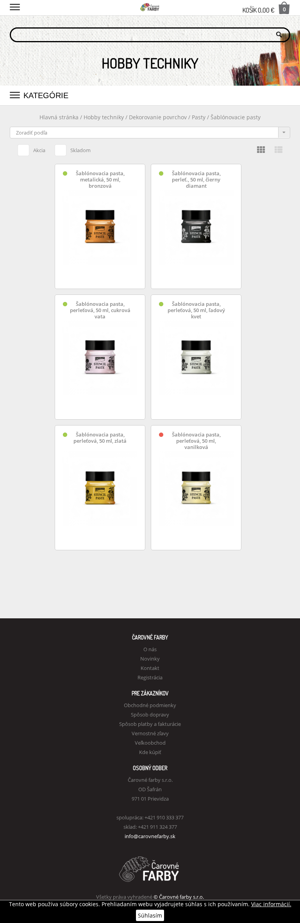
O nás (150, 649)
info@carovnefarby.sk (150, 836)
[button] (15, 6)
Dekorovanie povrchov (158, 117)
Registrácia (150, 677)
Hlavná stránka (59, 117)
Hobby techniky (104, 117)
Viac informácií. (271, 904)
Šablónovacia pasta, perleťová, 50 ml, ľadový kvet (196, 310)
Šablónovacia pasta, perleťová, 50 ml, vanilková (196, 441)
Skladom (80, 150)
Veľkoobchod (150, 742)
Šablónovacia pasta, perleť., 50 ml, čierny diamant (196, 179)
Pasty (199, 117)
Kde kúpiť (150, 752)
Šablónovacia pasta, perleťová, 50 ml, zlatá (100, 437)
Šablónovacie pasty (236, 117)
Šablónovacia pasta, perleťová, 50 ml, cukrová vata (100, 310)
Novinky (150, 658)
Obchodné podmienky (150, 705)
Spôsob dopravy (150, 714)
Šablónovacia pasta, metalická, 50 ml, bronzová (100, 179)
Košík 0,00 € (264, 9)
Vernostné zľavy (150, 733)
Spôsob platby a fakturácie (150, 723)
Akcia (39, 150)
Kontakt (150, 668)
